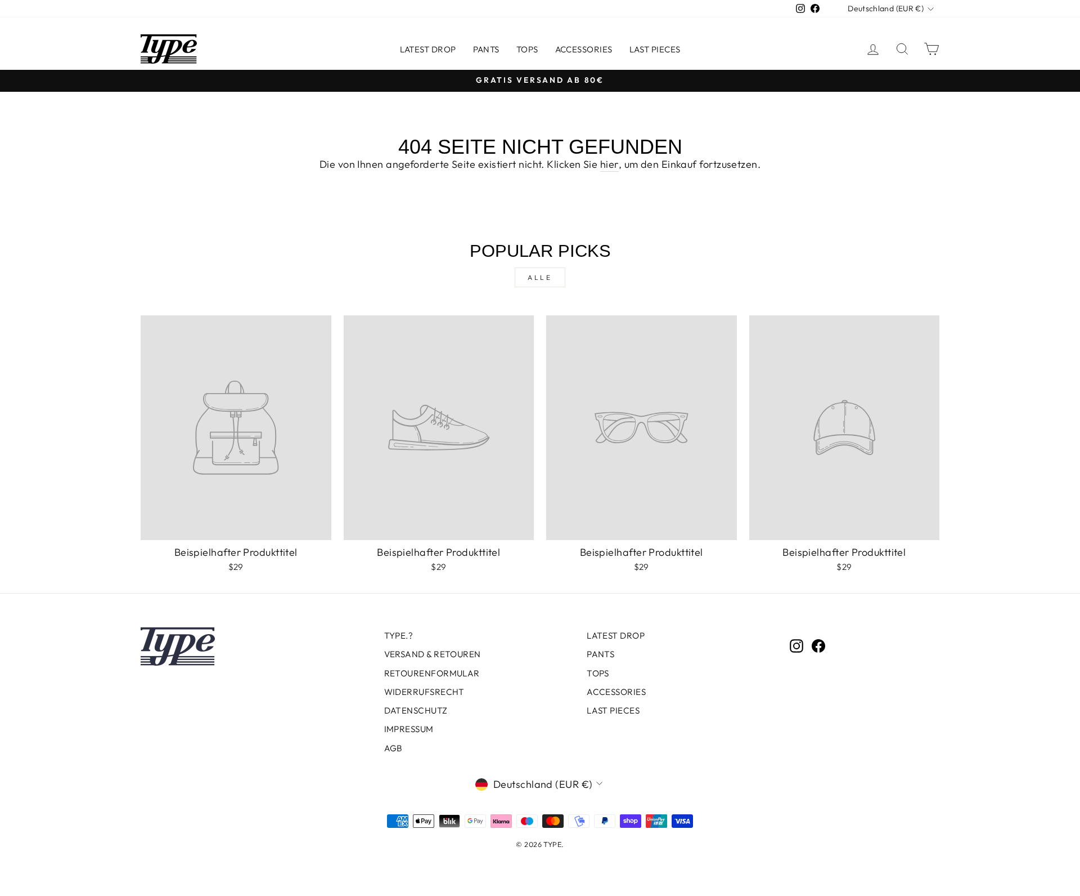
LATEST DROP (428, 49)
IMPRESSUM (409, 729)
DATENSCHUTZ (416, 710)
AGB (393, 748)
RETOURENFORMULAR (432, 673)
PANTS (486, 49)
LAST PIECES (655, 49)
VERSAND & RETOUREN (432, 654)
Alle (540, 277)
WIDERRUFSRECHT (424, 692)
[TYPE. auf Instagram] (796, 645)
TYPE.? (398, 635)
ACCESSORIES (584, 49)
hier (609, 164)
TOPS (527, 49)
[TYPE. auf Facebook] (818, 645)
